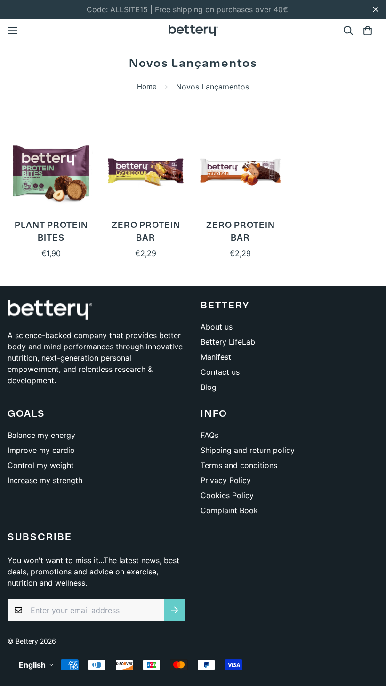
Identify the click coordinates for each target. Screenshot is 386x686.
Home (147, 86)
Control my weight (41, 465)
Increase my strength (45, 480)
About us (217, 326)
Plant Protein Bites (51, 232)
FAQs (209, 435)
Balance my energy (41, 435)
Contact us (220, 372)
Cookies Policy (227, 495)
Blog (209, 387)
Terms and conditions (239, 465)
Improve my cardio (41, 450)
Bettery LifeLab (228, 342)
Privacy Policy (226, 480)
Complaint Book (229, 510)
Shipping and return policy (248, 450)
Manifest (216, 357)
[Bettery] (193, 30)
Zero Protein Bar (146, 232)
